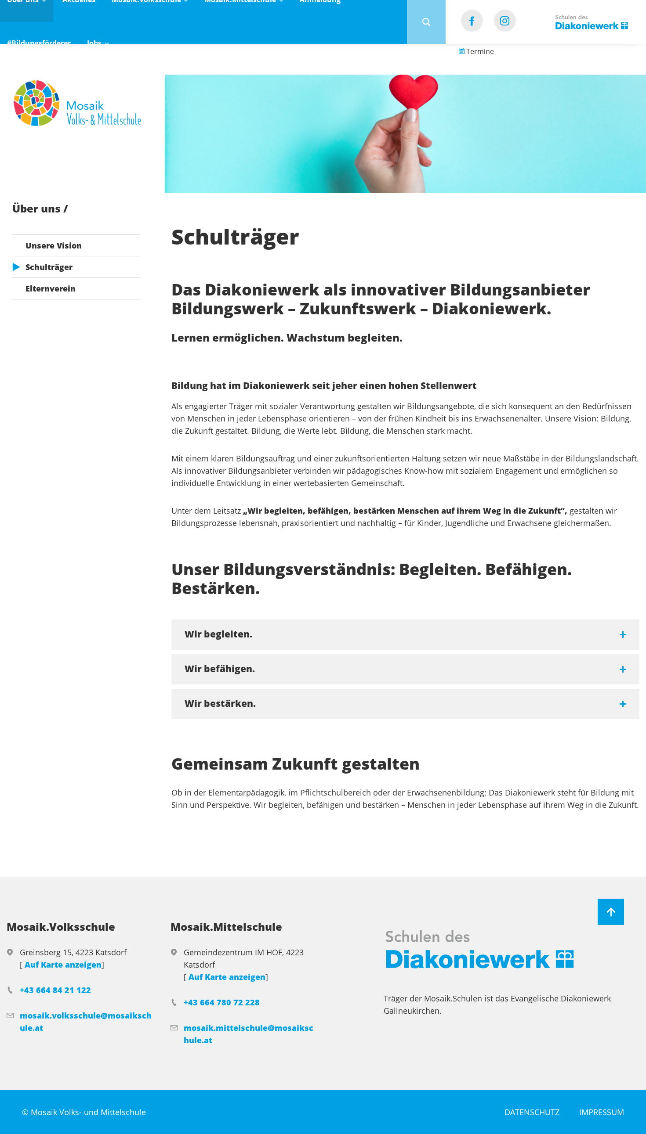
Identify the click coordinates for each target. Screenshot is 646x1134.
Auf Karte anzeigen (63, 964)
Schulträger (49, 267)
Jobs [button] (95, 43)
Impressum (601, 1112)
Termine (479, 51)
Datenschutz (531, 1112)
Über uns (37, 208)
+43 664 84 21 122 (55, 990)
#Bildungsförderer (39, 43)
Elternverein (50, 288)
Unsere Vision (53, 245)
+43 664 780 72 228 (222, 1002)
